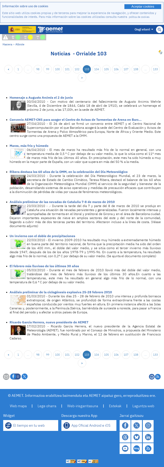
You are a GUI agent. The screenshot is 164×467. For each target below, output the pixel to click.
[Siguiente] (82, 78)
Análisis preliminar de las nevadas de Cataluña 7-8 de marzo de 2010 (62, 202)
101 (67, 69)
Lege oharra (47, 406)
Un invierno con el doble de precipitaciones (42, 236)
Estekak (115, 406)
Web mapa (18, 406)
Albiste (19, 44)
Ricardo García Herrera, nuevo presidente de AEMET (49, 322)
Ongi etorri (142, 29)
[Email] (6, 379)
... (28, 69)
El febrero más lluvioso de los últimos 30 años (44, 266)
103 (86, 69)
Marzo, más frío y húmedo (29, 146)
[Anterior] (8, 69)
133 (155, 69)
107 (126, 69)
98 (37, 69)
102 (77, 69)
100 (57, 69)
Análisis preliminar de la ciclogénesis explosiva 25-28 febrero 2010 (61, 292)
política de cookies (139, 17)
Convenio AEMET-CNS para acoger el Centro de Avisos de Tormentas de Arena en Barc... (76, 120)
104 (96, 69)
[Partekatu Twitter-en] (25, 377)
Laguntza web (143, 406)
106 (116, 69)
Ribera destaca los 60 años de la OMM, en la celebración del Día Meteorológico (69, 172)
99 (47, 69)
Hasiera (7, 44)
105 (106, 69)
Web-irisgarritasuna (82, 406)
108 (135, 69)
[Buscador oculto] (159, 29)
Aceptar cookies (142, 6)
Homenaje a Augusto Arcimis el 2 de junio (41, 97)
